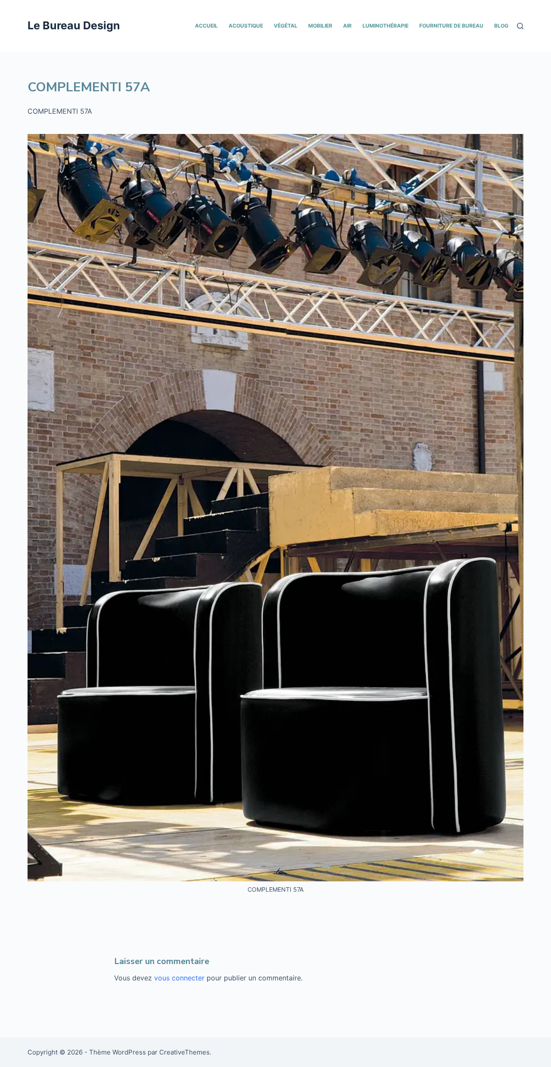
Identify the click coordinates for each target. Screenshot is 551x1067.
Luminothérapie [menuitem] (385, 25)
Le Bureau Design (74, 25)
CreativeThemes (184, 1052)
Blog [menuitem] (501, 25)
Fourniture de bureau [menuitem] (451, 25)
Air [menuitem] (347, 25)
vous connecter (179, 978)
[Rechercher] (520, 26)
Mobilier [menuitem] (320, 25)
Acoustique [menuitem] (246, 25)
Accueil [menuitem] (206, 25)
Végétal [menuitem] (285, 25)
